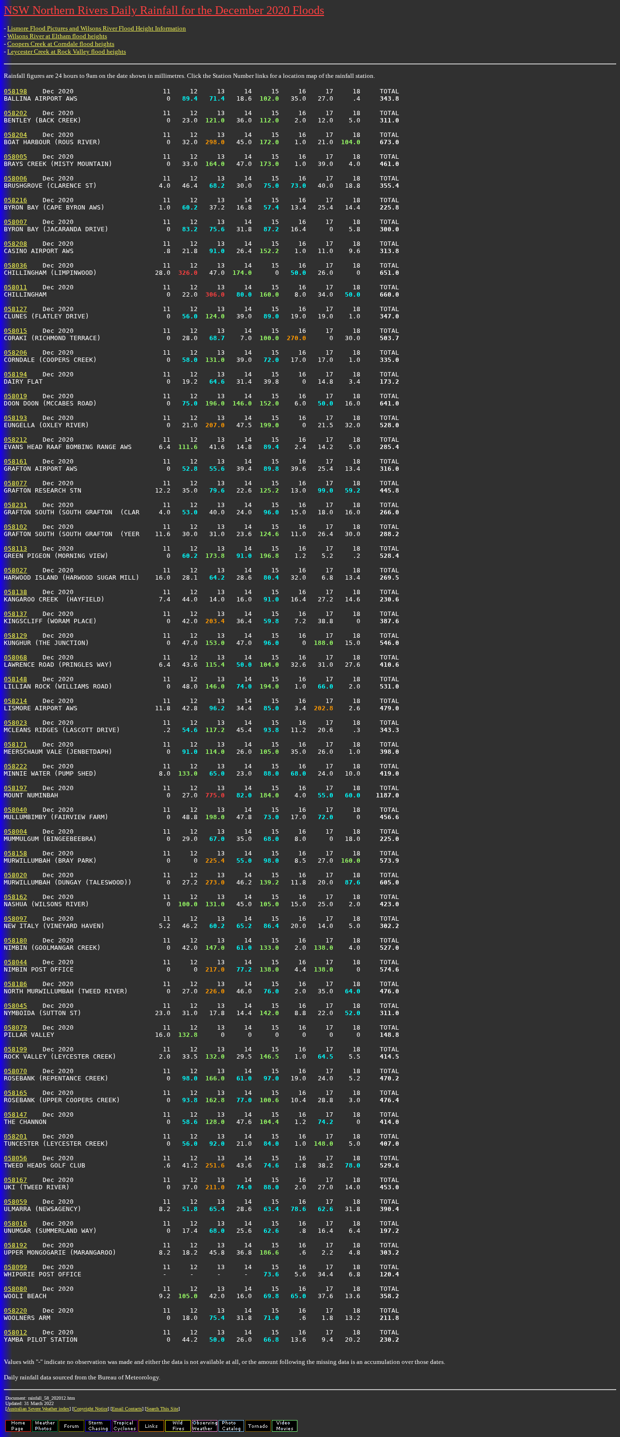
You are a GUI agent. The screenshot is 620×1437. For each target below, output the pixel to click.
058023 (15, 722)
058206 (15, 352)
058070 (15, 1071)
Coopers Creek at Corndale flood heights (60, 43)
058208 (15, 243)
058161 (15, 461)
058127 (15, 309)
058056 (15, 1158)
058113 (15, 548)
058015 (15, 330)
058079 (15, 1027)
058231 (15, 505)
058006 (15, 178)
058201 (15, 1136)
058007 (15, 221)
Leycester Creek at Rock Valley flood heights (66, 51)
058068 (15, 657)
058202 (15, 113)
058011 (15, 287)
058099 (15, 1267)
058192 (15, 1245)
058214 (15, 700)
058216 (15, 200)
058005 (15, 156)
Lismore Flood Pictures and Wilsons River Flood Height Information (96, 28)
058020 (15, 875)
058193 (15, 417)
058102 (15, 526)
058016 (15, 1223)
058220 (15, 1310)
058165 (15, 1092)
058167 (15, 1179)
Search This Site (162, 1408)
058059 (15, 1201)
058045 (15, 1005)
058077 (15, 483)
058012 (15, 1332)
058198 (15, 91)
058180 (15, 940)
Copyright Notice (91, 1408)
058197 (15, 788)
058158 (15, 853)
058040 (15, 809)
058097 (15, 918)
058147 (15, 1114)
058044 (15, 962)
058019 (15, 396)
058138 (15, 592)
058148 (15, 679)
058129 (15, 635)
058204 (15, 134)
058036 (15, 265)
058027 (15, 570)
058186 (15, 984)
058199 (15, 1049)
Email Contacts (127, 1408)
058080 (15, 1288)
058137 (15, 613)
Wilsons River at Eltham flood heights (57, 36)
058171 (15, 744)
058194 (15, 374)
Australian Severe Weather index (38, 1408)
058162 (15, 896)
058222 (15, 766)
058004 (15, 831)
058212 (15, 439)
